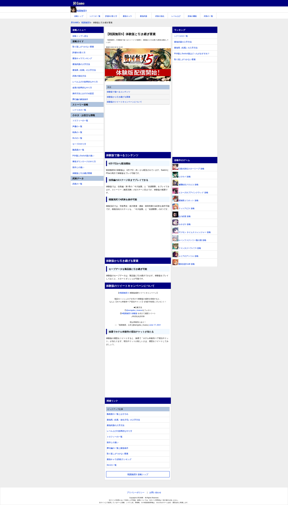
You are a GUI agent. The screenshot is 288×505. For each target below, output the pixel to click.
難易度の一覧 (78, 149)
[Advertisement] (138, 129)
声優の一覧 (77, 126)
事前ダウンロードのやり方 (84, 161)
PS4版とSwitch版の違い (83, 155)
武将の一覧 (208, 16)
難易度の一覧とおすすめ (117, 414)
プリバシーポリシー (135, 492)
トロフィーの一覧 (114, 436)
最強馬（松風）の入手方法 (84, 70)
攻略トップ (78, 16)
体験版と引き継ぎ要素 (82, 173)
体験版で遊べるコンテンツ (118, 91)
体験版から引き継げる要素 (118, 96)
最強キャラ (127, 16)
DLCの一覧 (112, 464)
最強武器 (143, 16)
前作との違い (112, 442)
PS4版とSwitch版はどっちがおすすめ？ (192, 53)
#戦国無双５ (124, 292)
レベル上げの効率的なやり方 (119, 430)
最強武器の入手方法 (115, 425)
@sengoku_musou (134, 310)
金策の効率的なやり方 (82, 87)
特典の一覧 (77, 132)
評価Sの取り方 (111, 16)
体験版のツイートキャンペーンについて (124, 101)
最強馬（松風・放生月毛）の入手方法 (123, 419)
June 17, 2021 (155, 324)
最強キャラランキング (82, 58)
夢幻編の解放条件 (80, 99)
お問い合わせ (155, 492)
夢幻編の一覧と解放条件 (117, 448)
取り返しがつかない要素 (117, 453)
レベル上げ (175, 16)
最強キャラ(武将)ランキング (119, 459)
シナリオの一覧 (79, 109)
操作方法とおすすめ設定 (83, 93)
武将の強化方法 (79, 75)
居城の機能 (192, 16)
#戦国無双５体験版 (129, 313)
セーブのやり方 (79, 143)
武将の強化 (159, 16)
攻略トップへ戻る (80, 35)
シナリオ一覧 (95, 16)
